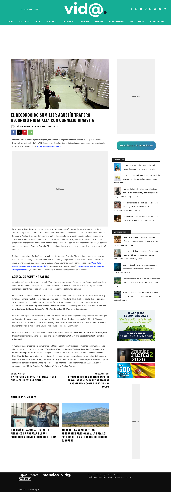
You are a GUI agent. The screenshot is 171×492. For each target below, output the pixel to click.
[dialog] (85, 246)
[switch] (116, 245)
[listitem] (85, 240)
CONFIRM (68, 282)
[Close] (128, 205)
